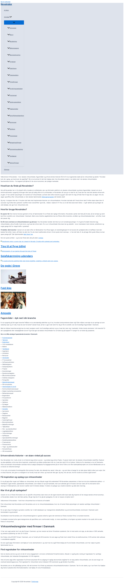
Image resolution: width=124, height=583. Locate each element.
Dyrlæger (13, 62)
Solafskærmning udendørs (17, 255)
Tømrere (5, 340)
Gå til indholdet (5, 2)
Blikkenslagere (14, 48)
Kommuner (13, 122)
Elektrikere (13, 68)
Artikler (6, 10)
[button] (11, 17)
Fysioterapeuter (7, 338)
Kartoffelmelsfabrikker (17, 115)
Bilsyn (11, 35)
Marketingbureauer (8, 382)
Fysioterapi (13, 95)
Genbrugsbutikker (15, 102)
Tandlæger (13, 156)
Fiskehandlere (14, 75)
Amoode (6, 313)
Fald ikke (6, 288)
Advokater (13, 28)
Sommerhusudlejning (16, 149)
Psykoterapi (13, 136)
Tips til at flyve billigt (13, 246)
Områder (7, 17)
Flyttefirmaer (14, 82)
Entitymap (35, 581)
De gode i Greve (10, 265)
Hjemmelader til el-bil (9, 386)
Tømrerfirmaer (14, 163)
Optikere (12, 129)
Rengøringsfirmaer (15, 142)
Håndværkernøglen (48, 197)
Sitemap (6, 169)
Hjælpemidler (14, 109)
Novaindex (6, 4)
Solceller (5, 409)
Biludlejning (13, 41)
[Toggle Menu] (14, 22)
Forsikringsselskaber (16, 89)
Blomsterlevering (15, 55)
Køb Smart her (28, 234)
